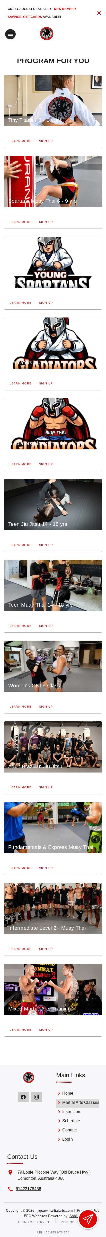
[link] (77, 1094)
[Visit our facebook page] (23, 1097)
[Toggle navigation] (10, 34)
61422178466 (28, 1189)
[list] (77, 1117)
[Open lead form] (88, 1219)
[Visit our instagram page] (36, 1097)
